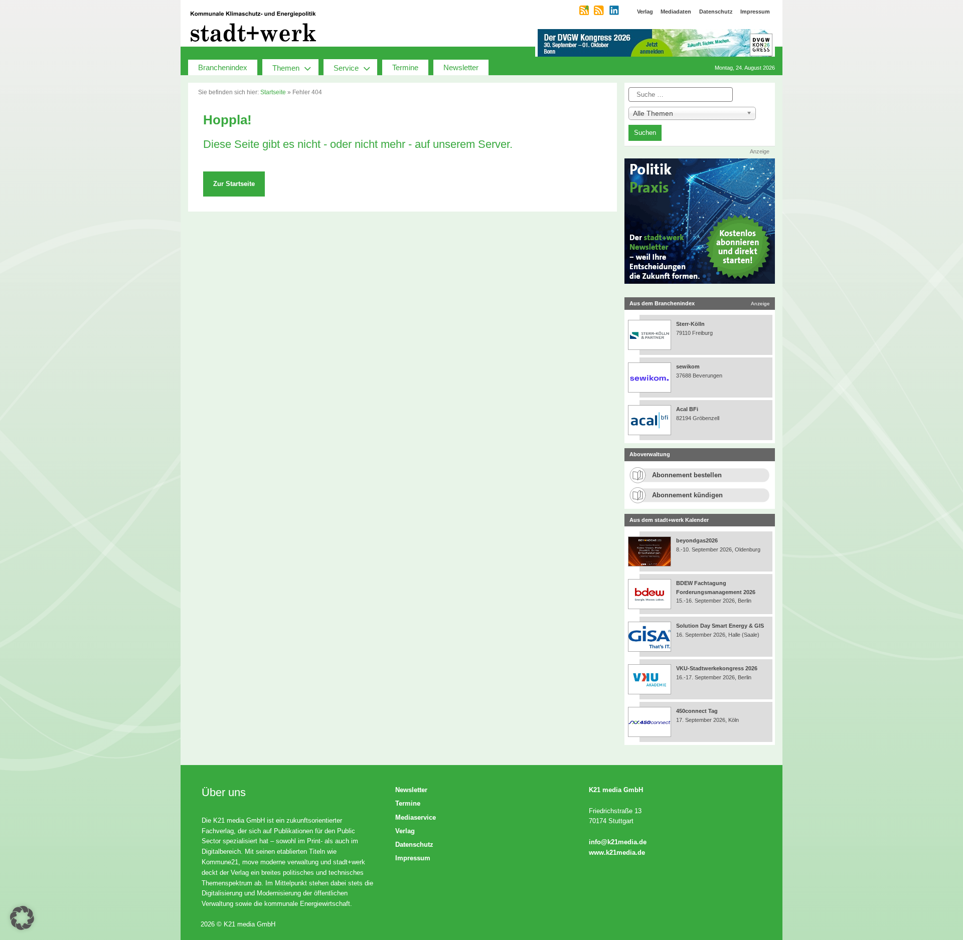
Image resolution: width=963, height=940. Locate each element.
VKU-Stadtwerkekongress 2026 (717, 668)
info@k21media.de (618, 842)
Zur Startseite (234, 183)
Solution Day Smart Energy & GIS (720, 626)
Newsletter (460, 67)
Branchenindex (222, 67)
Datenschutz (414, 844)
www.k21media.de (617, 852)
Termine (405, 67)
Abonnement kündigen (687, 495)
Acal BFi (687, 409)
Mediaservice (415, 817)
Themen (285, 68)
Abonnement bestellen (687, 475)
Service (346, 68)
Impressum (412, 858)
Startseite (273, 92)
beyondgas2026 (697, 540)
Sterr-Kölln (690, 324)
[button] (22, 918)
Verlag (405, 831)
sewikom (688, 366)
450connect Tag (697, 711)
